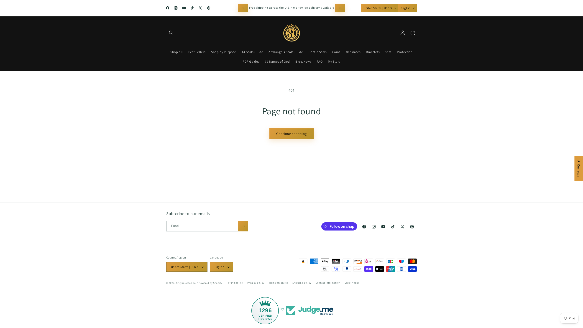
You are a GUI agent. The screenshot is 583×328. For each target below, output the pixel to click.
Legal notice (352, 282)
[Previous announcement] (243, 8)
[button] (171, 33)
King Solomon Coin (187, 282)
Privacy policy (255, 282)
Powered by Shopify (210, 282)
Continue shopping (291, 133)
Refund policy (235, 282)
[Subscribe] (243, 226)
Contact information (328, 282)
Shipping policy (301, 282)
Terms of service (278, 282)
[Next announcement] (340, 8)
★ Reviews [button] (578, 168)
